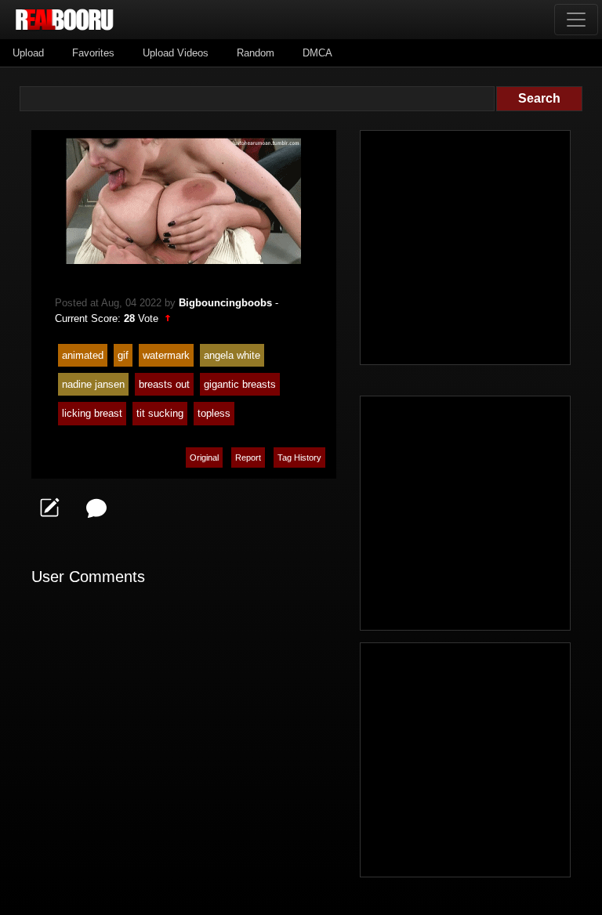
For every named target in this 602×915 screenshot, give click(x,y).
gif (123, 355)
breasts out (164, 384)
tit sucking (159, 413)
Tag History (299, 457)
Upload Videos (176, 53)
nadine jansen (93, 384)
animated (82, 355)
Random (255, 53)
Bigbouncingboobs (225, 303)
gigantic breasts (240, 384)
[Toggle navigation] (576, 19)
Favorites (93, 53)
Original (204, 457)
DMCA (317, 53)
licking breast (92, 413)
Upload (28, 53)
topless (214, 413)
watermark (166, 355)
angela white (232, 355)
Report (248, 457)
